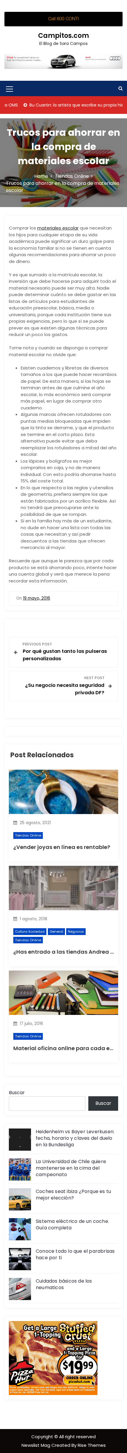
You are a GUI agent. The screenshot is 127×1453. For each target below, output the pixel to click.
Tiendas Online (28, 835)
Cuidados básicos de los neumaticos (64, 1284)
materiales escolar (58, 228)
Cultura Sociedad (30, 931)
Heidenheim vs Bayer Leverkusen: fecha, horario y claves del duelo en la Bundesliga (75, 1138)
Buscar (17, 1092)
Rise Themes (92, 1445)
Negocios (76, 931)
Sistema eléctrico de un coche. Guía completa (72, 1224)
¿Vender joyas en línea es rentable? (61, 847)
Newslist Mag (36, 1445)
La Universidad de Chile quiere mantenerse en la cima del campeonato (71, 1168)
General (56, 931)
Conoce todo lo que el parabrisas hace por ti (75, 1254)
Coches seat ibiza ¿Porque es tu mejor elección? (73, 1194)
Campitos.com (63, 35)
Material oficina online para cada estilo (67, 1048)
